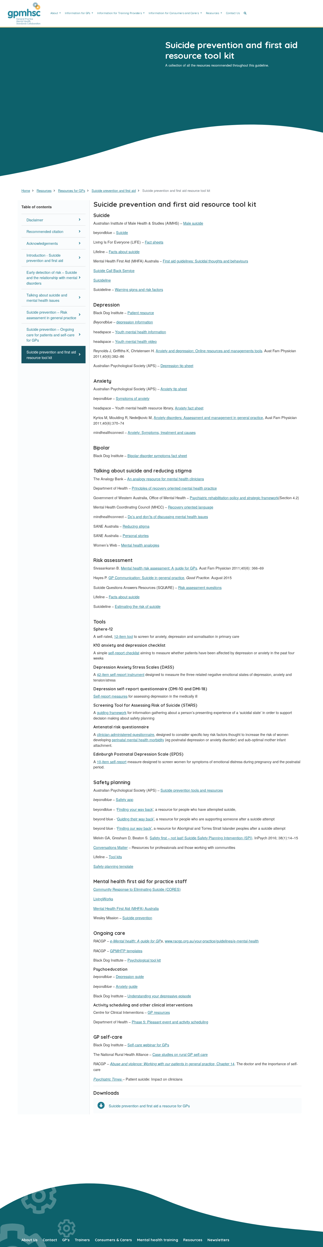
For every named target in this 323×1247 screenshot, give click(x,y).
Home (25, 190)
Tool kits (115, 856)
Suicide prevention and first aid (114, 190)
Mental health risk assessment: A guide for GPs (159, 568)
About (54, 13)
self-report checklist (123, 652)
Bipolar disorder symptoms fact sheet (157, 455)
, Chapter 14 (172, 1063)
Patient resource (140, 312)
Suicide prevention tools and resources (191, 790)
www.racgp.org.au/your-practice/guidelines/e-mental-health (212, 940)
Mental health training (157, 1240)
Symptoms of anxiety (132, 398)
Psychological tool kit (144, 960)
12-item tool (123, 636)
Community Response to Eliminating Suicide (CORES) (137, 889)
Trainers (82, 1240)
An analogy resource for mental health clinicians (165, 478)
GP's (66, 1240)
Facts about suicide (124, 251)
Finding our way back (134, 828)
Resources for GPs (71, 190)
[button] (245, 13)
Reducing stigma (136, 526)
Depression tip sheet (176, 365)
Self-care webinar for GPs (148, 1044)
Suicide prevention (137, 917)
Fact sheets (154, 242)
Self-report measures (110, 696)
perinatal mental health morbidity (138, 739)
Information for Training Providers (120, 13)
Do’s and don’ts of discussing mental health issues (168, 516)
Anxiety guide (127, 986)
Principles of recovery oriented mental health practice (174, 488)
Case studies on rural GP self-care (180, 1054)
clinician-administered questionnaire (125, 734)
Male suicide (193, 223)
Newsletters (218, 1240)
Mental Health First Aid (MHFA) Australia (126, 908)
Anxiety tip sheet (173, 388)
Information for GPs (78, 13)
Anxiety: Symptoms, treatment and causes (162, 432)
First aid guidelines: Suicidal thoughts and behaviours (205, 260)
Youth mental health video (136, 341)
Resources (213, 13)
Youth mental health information (140, 331)
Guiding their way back (135, 818)
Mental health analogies (140, 545)
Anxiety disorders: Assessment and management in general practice (208, 417)
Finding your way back (135, 809)
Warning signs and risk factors (139, 289)
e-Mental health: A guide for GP (135, 940)
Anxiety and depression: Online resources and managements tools (209, 350)
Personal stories (136, 535)
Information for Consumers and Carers (174, 13)
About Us (29, 1240)
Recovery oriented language (190, 507)
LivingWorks (103, 898)
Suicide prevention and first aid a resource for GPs (149, 1105)
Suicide (122, 232)
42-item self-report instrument (120, 674)
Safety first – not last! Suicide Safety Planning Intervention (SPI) (201, 837)
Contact (50, 1240)
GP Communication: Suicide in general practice (146, 577)
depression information (134, 321)
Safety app (124, 799)
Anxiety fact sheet (189, 407)
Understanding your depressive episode (159, 995)
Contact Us (233, 13)
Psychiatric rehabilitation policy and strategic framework (234, 497)
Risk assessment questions (200, 587)
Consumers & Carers (113, 1240)
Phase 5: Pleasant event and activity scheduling (170, 1021)
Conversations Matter (110, 847)
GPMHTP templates (126, 950)
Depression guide (130, 976)
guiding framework (111, 712)
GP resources (159, 1012)
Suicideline (102, 280)
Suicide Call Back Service (113, 270)
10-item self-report (111, 761)
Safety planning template (113, 866)
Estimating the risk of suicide (137, 606)
